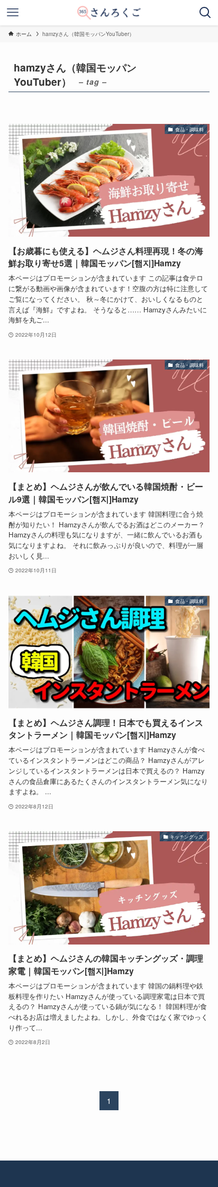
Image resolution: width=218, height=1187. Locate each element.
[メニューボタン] (12, 12)
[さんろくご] (109, 12)
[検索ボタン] (205, 12)
